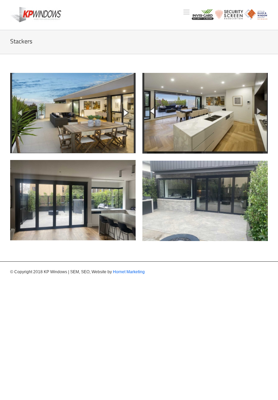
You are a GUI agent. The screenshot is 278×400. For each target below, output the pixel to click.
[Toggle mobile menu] (187, 12)
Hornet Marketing (129, 271)
